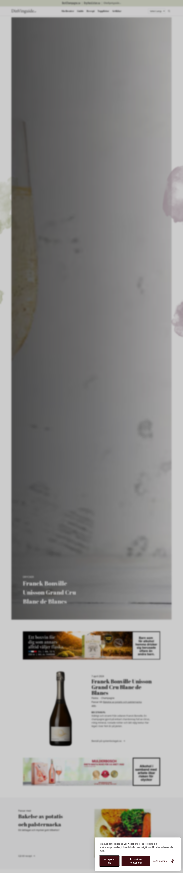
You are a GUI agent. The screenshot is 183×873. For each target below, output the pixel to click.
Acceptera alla (109, 861)
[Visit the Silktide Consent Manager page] (172, 861)
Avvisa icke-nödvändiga (136, 861)
